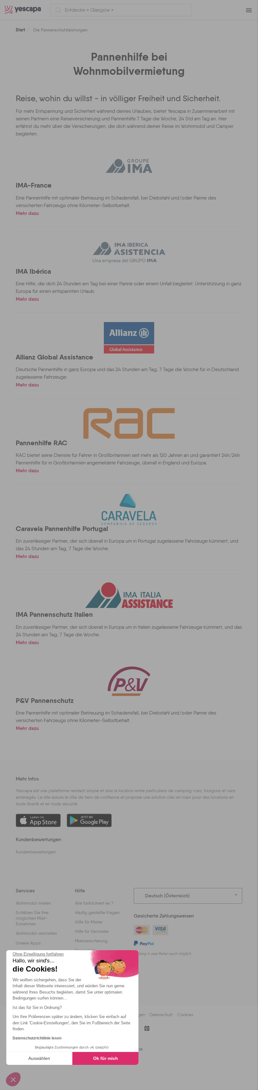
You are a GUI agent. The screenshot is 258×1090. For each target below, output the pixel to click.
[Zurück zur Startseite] (25, 10)
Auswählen (39, 1058)
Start (20, 30)
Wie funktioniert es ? (94, 903)
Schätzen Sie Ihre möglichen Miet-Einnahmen (32, 918)
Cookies (185, 1014)
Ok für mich (105, 1058)
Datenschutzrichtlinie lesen (37, 1038)
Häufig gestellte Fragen (97, 912)
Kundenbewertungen (36, 851)
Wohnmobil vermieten (36, 933)
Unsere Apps (28, 942)
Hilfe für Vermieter (92, 931)
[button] (13, 1079)
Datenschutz (161, 1014)
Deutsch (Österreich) (167, 896)
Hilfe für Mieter (89, 921)
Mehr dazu (27, 213)
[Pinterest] (147, 1028)
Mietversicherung (91, 940)
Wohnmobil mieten (33, 903)
